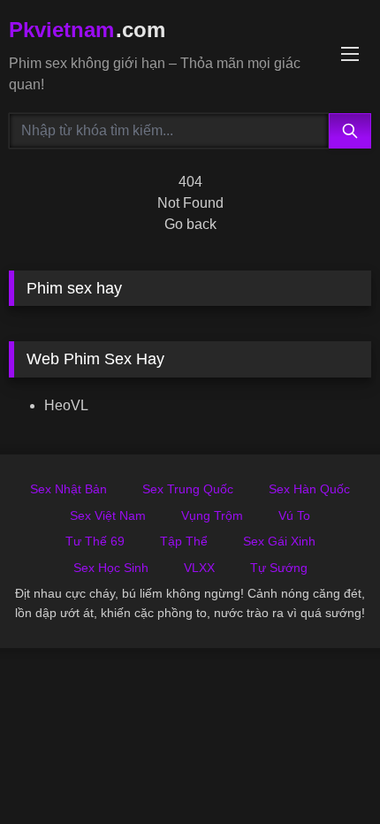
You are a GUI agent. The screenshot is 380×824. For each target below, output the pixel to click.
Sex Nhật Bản (68, 489)
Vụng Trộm (212, 515)
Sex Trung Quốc (187, 489)
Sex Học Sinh (110, 568)
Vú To (294, 515)
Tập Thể (184, 541)
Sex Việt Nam (108, 515)
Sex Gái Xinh (279, 541)
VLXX (199, 568)
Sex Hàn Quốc (309, 489)
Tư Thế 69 (95, 541)
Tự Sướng (279, 568)
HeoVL (66, 405)
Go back (190, 224)
